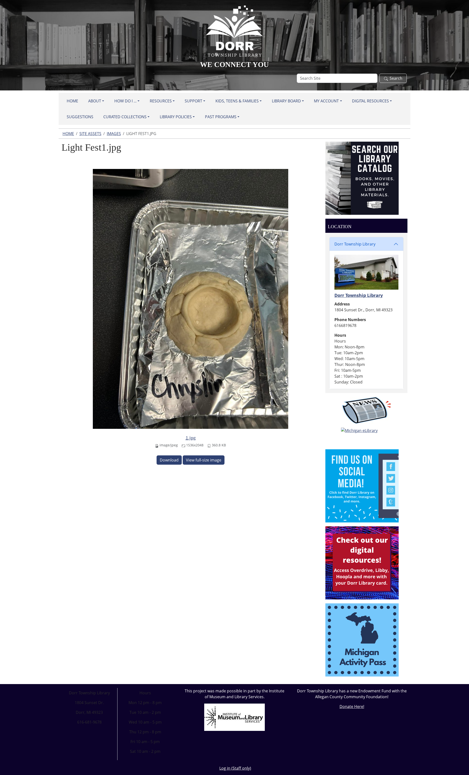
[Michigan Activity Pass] (362, 639)
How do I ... (125, 101)
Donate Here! (352, 706)
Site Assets (90, 133)
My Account (326, 101)
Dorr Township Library (354, 244)
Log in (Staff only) (235, 768)
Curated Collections (125, 116)
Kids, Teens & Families (237, 101)
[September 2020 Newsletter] (366, 410)
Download (169, 460)
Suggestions (80, 116)
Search (396, 78)
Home (72, 101)
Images (114, 133)
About (94, 101)
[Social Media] (362, 485)
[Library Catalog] (362, 177)
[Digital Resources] (362, 562)
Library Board (286, 101)
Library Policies (176, 116)
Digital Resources (370, 101)
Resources (161, 101)
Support (193, 101)
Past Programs (220, 116)
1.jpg (191, 437)
